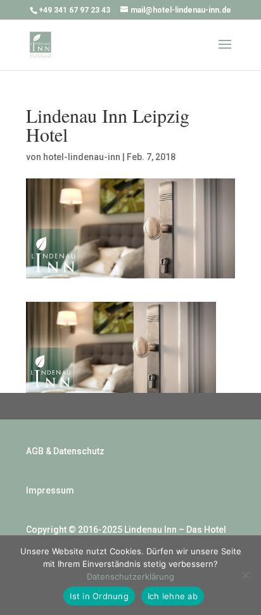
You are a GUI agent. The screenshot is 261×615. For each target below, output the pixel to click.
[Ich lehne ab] (245, 575)
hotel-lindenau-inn (81, 157)
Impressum (50, 490)
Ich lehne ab (173, 596)
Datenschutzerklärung (130, 576)
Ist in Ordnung (99, 596)
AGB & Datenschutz (65, 451)
